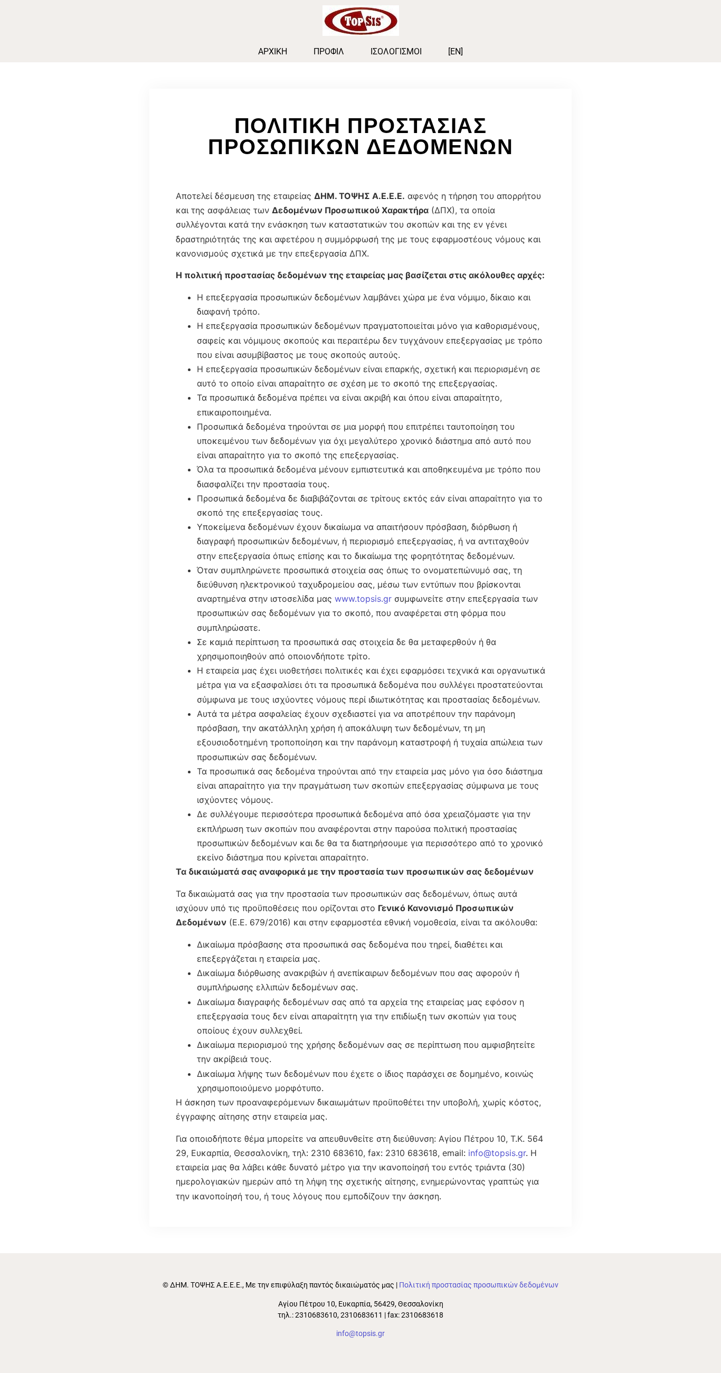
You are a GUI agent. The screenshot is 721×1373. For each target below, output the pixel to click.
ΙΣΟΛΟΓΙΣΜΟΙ (396, 51)
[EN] (455, 51)
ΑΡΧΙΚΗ (272, 51)
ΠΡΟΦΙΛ (329, 51)
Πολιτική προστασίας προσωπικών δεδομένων (478, 1285)
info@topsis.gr (497, 1153)
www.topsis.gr (363, 598)
